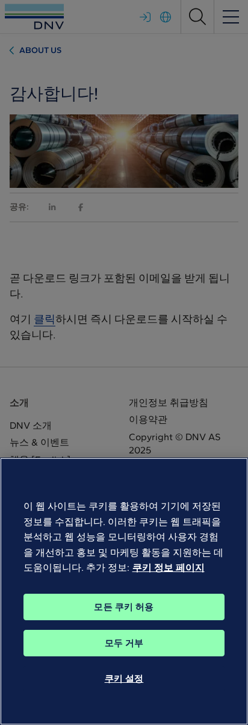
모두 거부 (124, 643)
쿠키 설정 (124, 678)
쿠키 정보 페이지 (168, 567)
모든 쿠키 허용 (123, 607)
